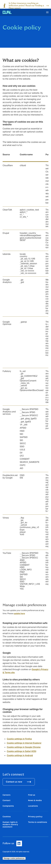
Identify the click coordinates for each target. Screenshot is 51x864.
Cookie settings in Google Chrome (24, 747)
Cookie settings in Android (20, 755)
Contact (6, 800)
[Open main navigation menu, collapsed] (47, 12)
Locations (33, 806)
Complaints (8, 806)
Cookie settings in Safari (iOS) (21, 751)
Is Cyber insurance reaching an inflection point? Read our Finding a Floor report (26, 5)
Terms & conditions (37, 822)
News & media (35, 800)
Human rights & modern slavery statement (10, 824)
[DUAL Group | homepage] (7, 12)
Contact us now (14, 781)
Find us (31, 795)
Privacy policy (35, 816)
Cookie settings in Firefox (19, 739)
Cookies (7, 816)
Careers (6, 795)
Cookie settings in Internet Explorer (24, 743)
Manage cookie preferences (14, 858)
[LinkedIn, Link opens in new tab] (19, 843)
